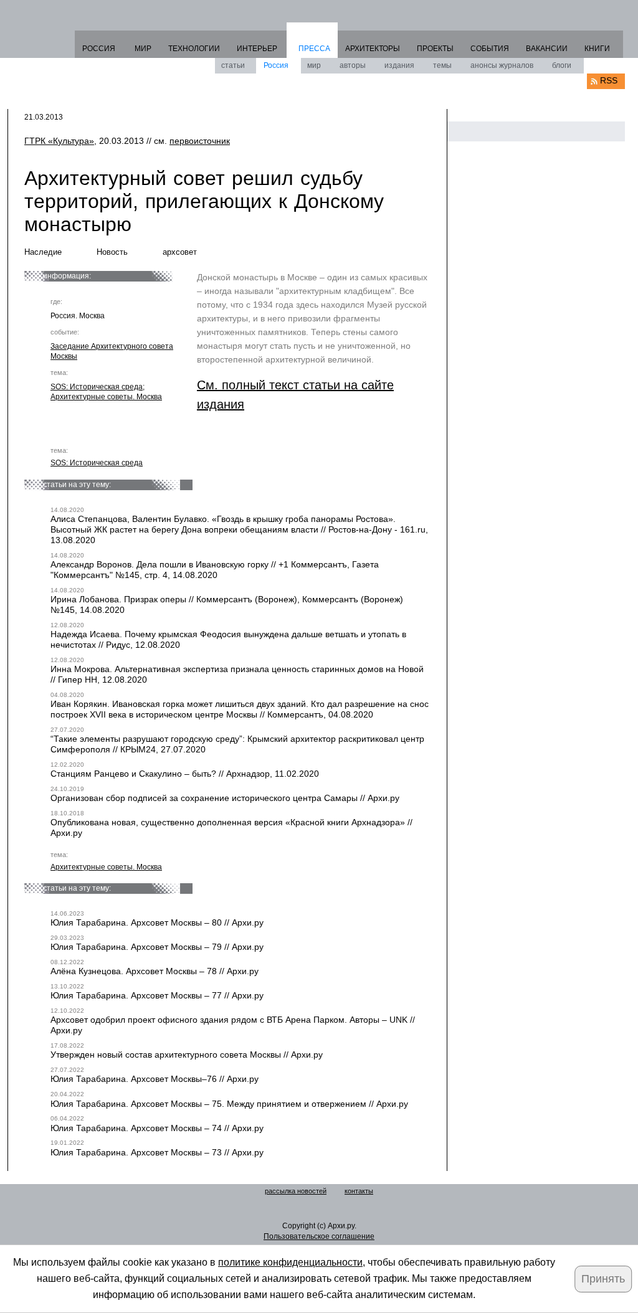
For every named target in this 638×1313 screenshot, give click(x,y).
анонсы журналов (501, 65)
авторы (353, 65)
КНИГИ (597, 48)
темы (442, 65)
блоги (561, 65)
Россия (276, 65)
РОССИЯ (98, 48)
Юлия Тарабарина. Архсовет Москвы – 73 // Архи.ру (157, 1152)
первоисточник (199, 141)
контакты (359, 1191)
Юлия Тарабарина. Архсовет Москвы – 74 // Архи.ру (157, 1128)
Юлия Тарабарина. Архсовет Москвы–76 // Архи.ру (154, 1079)
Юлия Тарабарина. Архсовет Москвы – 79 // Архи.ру (157, 947)
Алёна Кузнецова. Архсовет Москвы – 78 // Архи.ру (154, 971)
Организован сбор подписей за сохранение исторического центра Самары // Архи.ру (224, 798)
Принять (603, 1279)
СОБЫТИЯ (489, 48)
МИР (143, 48)
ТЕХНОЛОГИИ (194, 48)
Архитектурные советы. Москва (106, 396)
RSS (608, 80)
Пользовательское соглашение (319, 1236)
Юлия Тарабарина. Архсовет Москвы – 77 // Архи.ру (157, 995)
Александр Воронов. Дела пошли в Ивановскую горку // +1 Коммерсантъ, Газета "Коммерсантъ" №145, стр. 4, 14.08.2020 (214, 569)
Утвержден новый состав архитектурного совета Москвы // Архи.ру (186, 1054)
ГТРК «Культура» (59, 141)
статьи (233, 65)
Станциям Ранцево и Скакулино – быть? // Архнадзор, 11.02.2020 (184, 774)
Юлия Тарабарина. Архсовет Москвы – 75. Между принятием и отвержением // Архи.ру (229, 1104)
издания (399, 65)
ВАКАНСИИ (547, 48)
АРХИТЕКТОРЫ (372, 48)
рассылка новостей (295, 1191)
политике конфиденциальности (290, 1262)
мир (314, 65)
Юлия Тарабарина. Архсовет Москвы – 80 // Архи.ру (157, 922)
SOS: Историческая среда (96, 386)
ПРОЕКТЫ (435, 48)
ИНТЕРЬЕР (257, 48)
